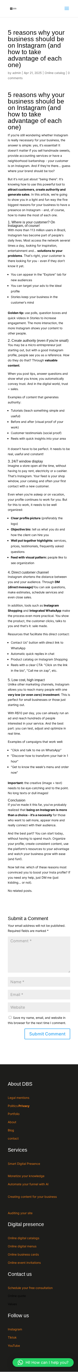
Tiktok (12, 1337)
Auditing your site (20, 1213)
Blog (11, 1130)
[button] (43, 1362)
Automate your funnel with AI (28, 1184)
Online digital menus (22, 1246)
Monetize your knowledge (26, 1176)
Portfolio (14, 1114)
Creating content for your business (32, 1196)
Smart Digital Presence (24, 1163)
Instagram (15, 1329)
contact (13, 1138)
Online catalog (55, 73)
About (12, 1122)
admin (16, 73)
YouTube (14, 1345)
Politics (18, 1106)
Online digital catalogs (23, 1238)
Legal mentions (18, 1097)
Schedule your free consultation (30, 1288)
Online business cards (23, 1254)
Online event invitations (24, 1262)
